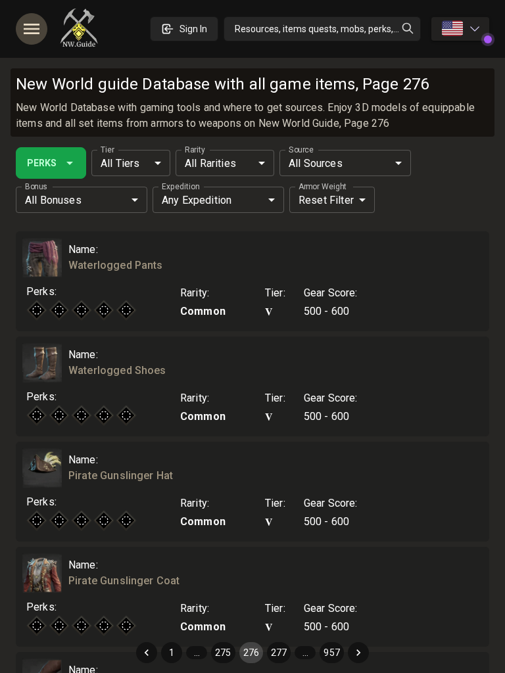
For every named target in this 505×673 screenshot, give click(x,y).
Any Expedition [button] (196, 200)
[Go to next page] (358, 652)
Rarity (195, 149)
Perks (42, 163)
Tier (107, 149)
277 (279, 652)
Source (301, 149)
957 (331, 652)
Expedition (180, 186)
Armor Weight (323, 186)
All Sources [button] (316, 163)
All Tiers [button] (120, 163)
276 (251, 652)
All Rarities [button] (210, 163)
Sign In (193, 29)
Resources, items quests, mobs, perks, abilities (328, 29)
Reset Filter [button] (326, 200)
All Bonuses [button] (53, 200)
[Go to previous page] (146, 652)
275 (223, 652)
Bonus (36, 186)
